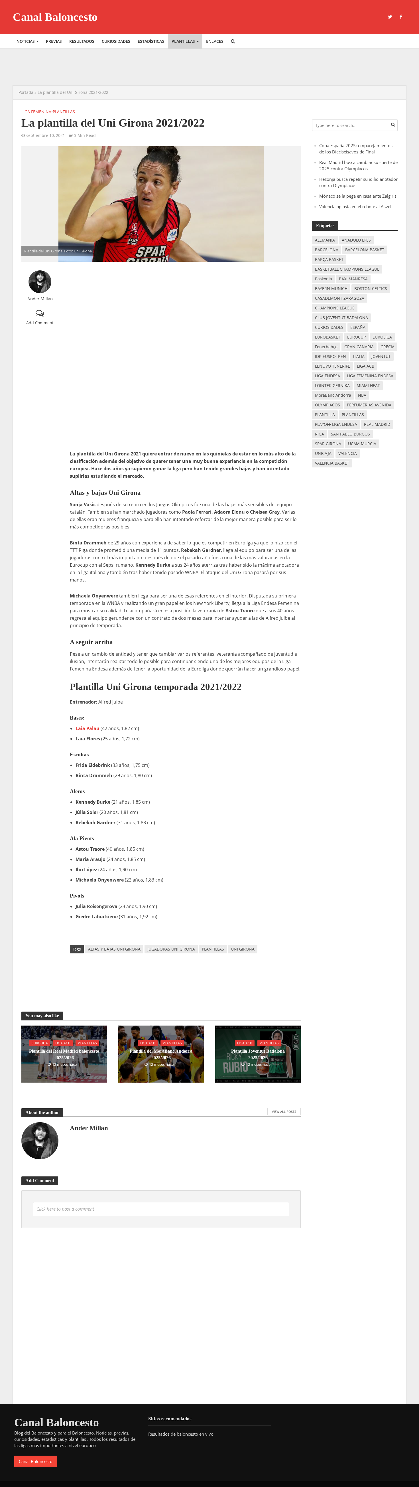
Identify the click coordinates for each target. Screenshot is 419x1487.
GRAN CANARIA (359, 346)
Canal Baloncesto (55, 17)
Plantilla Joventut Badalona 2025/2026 (258, 1054)
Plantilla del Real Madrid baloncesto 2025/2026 (64, 1054)
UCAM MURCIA (362, 443)
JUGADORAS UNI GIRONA (171, 949)
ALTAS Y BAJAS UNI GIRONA (114, 949)
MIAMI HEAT (368, 385)
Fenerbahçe (326, 346)
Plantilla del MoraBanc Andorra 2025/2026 (161, 1054)
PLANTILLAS (213, 949)
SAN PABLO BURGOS (350, 434)
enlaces (214, 41)
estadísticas (151, 41)
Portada (26, 92)
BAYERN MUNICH (331, 288)
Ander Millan (40, 298)
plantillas (183, 41)
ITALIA (359, 356)
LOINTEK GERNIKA (332, 385)
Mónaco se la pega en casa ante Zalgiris (357, 196)
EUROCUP (356, 337)
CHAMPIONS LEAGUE (335, 308)
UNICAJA (323, 453)
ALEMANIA (325, 240)
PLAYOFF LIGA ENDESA (336, 424)
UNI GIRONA (243, 949)
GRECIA (387, 346)
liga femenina (36, 111)
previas (54, 41)
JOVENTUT (381, 356)
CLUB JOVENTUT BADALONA (341, 317)
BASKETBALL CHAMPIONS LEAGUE (347, 269)
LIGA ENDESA (327, 375)
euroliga (39, 1043)
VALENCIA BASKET (332, 463)
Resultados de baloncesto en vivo (180, 1434)
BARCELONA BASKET (364, 249)
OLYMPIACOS (327, 405)
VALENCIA (347, 453)
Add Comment (40, 322)
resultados (81, 41)
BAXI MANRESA (353, 278)
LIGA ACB (365, 366)
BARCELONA (326, 249)
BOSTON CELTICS (370, 288)
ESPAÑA (357, 327)
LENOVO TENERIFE (332, 366)
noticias (26, 41)
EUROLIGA (382, 337)
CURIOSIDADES (329, 327)
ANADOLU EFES (356, 240)
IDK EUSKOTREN (330, 356)
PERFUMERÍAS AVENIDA (369, 405)
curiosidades (116, 41)
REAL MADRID (377, 424)
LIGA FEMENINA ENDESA (370, 375)
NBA (362, 395)
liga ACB (62, 1043)
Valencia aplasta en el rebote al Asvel (355, 206)
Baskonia (323, 278)
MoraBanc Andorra (333, 395)
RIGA (319, 434)
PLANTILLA (325, 414)
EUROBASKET (327, 337)
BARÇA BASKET (329, 259)
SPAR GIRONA (328, 443)
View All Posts (284, 1111)
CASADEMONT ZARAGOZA (339, 298)
